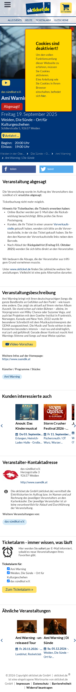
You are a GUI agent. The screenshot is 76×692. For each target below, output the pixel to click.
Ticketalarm (43, 20)
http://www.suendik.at (34, 482)
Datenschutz (41, 683)
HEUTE (28, 20)
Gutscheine (61, 20)
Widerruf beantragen (39, 687)
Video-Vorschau (21, 344)
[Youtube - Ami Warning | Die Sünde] (6, 84)
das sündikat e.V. (11, 92)
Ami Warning (63, 153)
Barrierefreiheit (61, 683)
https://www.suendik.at (16, 359)
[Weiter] (75, 425)
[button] (19, 169)
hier (43, 96)
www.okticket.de (20, 269)
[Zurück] (2, 425)
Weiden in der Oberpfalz (14, 153)
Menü (7, 4)
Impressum (23, 683)
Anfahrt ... (11, 136)
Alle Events (15, 20)
